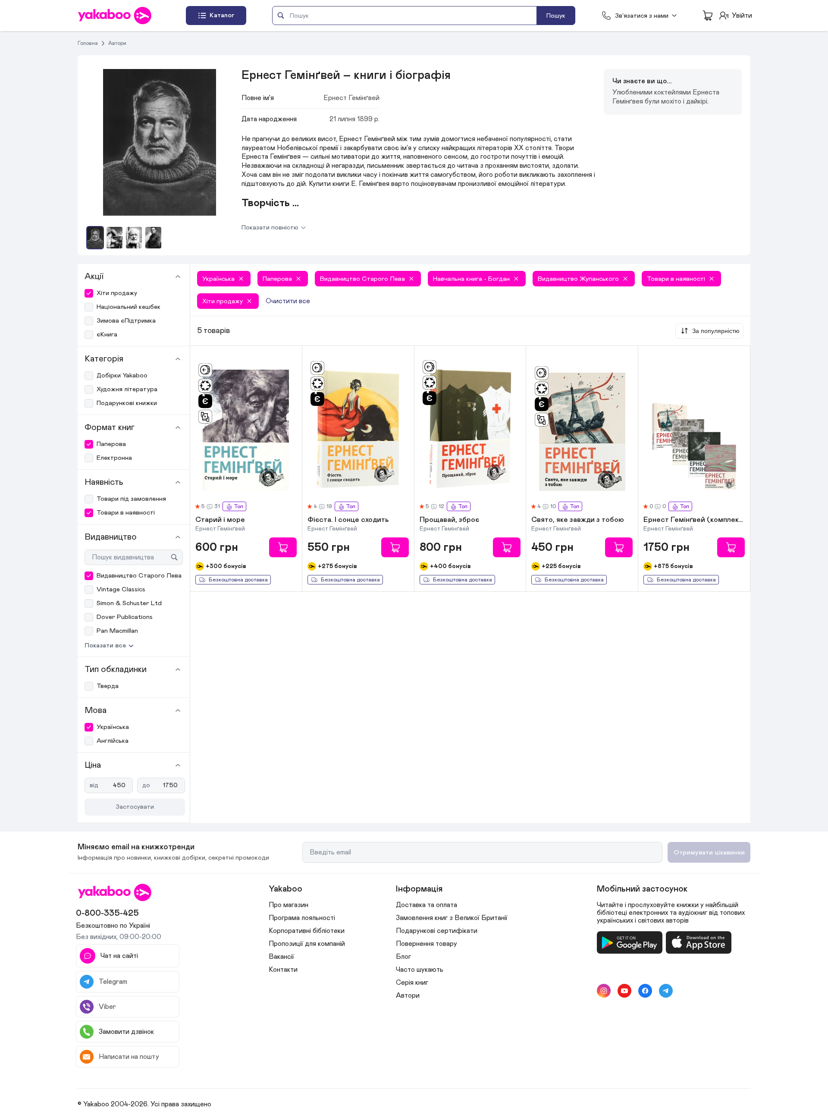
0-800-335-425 (107, 913)
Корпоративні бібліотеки (307, 930)
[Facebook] (645, 991)
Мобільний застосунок (642, 889)
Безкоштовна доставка (238, 580)
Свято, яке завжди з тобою (577, 520)
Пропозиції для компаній (307, 943)
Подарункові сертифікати (436, 930)
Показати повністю (270, 227)
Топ (238, 506)
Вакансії (281, 956)
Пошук (555, 16)
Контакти (283, 969)
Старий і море (220, 520)
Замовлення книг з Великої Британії (452, 917)
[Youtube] (624, 991)
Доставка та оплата (426, 904)
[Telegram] (666, 991)
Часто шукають (419, 969)
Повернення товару (426, 943)
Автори (117, 43)
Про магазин (288, 904)
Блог (403, 956)
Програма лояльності (302, 917)
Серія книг (412, 982)
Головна (88, 43)
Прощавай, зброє (449, 520)
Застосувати (135, 807)
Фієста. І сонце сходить (348, 520)
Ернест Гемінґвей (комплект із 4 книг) (694, 520)
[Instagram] (604, 991)
